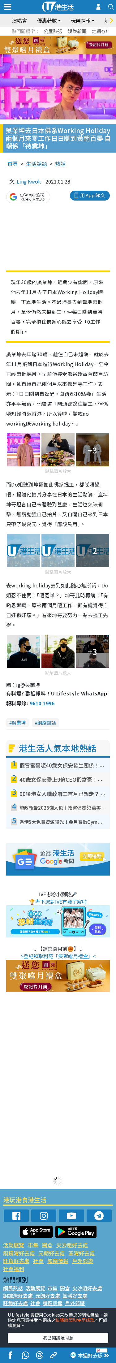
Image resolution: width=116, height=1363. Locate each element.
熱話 (60, 163)
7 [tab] (44, 45)
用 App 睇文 (92, 195)
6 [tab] (75, 38)
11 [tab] (69, 45)
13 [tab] (50, 53)
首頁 (12, 163)
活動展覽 (13, 1245)
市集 (33, 1245)
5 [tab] (69, 38)
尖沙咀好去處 (72, 1245)
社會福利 (13, 1269)
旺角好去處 (16, 1261)
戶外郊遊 (82, 1261)
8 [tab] (50, 45)
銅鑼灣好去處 (19, 1253)
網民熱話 (13, 1288)
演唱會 (19, 20)
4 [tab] (63, 38)
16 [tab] (69, 53)
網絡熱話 (46, 722)
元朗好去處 (51, 1253)
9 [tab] (57, 45)
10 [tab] (63, 45)
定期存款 (101, 31)
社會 (38, 1261)
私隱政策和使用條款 (74, 1320)
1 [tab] (44, 38)
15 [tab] (63, 53)
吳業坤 (19, 722)
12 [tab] (75, 45)
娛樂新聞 (77, 31)
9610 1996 (42, 703)
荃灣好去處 (81, 1253)
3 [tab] (57, 38)
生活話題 (36, 163)
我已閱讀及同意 (58, 1338)
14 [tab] (57, 53)
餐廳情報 (57, 1261)
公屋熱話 (53, 31)
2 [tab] (50, 38)
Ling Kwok (29, 181)
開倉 (47, 1245)
